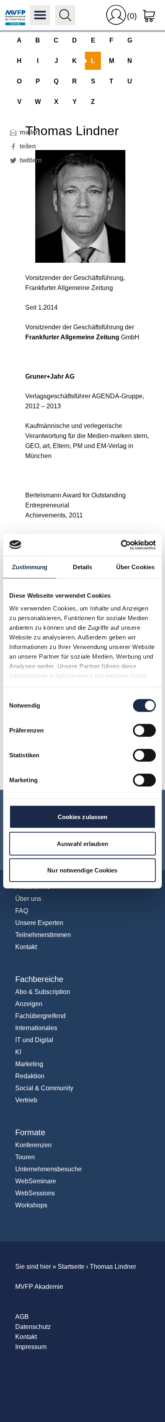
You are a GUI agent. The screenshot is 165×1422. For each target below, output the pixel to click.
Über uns (28, 898)
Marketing (29, 1064)
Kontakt (26, 946)
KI (18, 1052)
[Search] (65, 15)
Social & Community (44, 1088)
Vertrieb (26, 1100)
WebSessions (35, 1193)
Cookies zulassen (83, 816)
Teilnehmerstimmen (43, 934)
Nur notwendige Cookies (82, 870)
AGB (22, 1316)
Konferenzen (33, 1145)
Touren (25, 1157)
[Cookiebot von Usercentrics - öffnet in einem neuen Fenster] (121, 545)
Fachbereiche (39, 979)
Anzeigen (28, 1003)
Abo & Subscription (42, 991)
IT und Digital (34, 1040)
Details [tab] (83, 567)
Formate (30, 1132)
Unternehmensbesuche (48, 1169)
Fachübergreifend (40, 1015)
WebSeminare (35, 1181)
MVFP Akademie (15, 15)
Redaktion (29, 1076)
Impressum (30, 1346)
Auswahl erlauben (82, 843)
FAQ (21, 910)
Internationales (36, 1027)
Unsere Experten (39, 922)
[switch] (144, 730)
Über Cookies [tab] (135, 567)
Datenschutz (33, 1326)
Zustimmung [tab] (30, 567)
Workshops (31, 1205)
